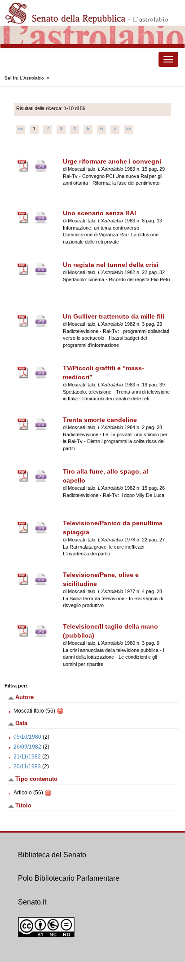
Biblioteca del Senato (52, 855)
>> (128, 128)
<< (20, 128)
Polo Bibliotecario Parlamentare (68, 878)
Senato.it (32, 902)
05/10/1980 (27, 737)
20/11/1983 (27, 766)
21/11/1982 (27, 757)
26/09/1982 (27, 747)
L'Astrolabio (32, 77)
